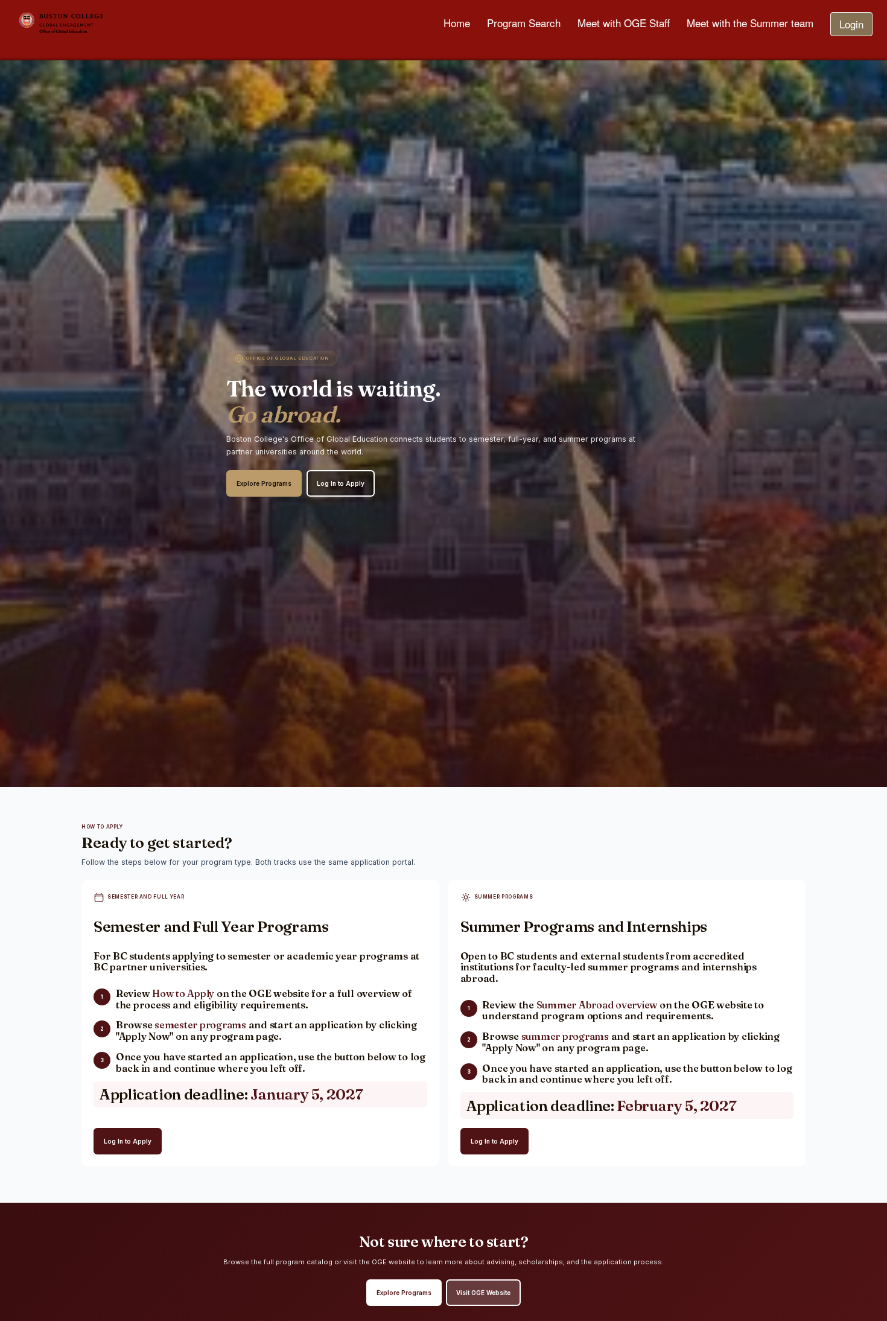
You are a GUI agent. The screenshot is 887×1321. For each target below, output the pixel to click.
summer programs (565, 1036)
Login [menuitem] (851, 23)
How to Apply (183, 993)
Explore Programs (264, 483)
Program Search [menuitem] (524, 22)
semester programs (200, 1025)
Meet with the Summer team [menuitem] (750, 22)
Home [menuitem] (457, 22)
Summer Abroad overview (597, 1005)
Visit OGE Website (483, 1292)
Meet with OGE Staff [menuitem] (623, 22)
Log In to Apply (340, 483)
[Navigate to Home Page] (98, 24)
